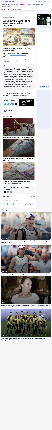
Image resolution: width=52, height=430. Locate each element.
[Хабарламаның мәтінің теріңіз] (19, 200)
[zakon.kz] (9, 1)
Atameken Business (20, 55)
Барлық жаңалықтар (11, 13)
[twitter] (16, 103)
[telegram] (8, 103)
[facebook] (10, 103)
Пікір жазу (31, 204)
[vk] (13, 103)
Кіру (34, 196)
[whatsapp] (5, 103)
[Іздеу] (49, 2)
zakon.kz (12, 55)
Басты (4, 13)
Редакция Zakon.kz (21, 13)
